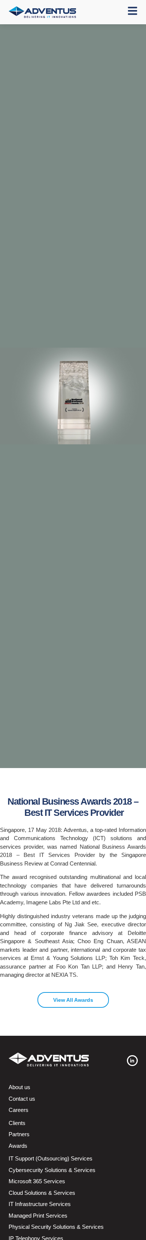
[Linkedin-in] (132, 1060)
